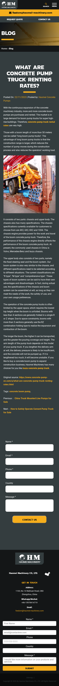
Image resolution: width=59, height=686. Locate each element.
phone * (9, 469)
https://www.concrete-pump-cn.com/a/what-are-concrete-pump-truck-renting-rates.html (28, 381)
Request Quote (15, 19)
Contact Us (44, 19)
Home (4, 48)
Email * (29, 628)
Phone (29, 637)
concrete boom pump (19, 391)
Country (9, 483)
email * (8, 455)
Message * (29, 655)
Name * (9, 442)
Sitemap (29, 678)
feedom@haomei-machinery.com (32, 13)
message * (10, 497)
